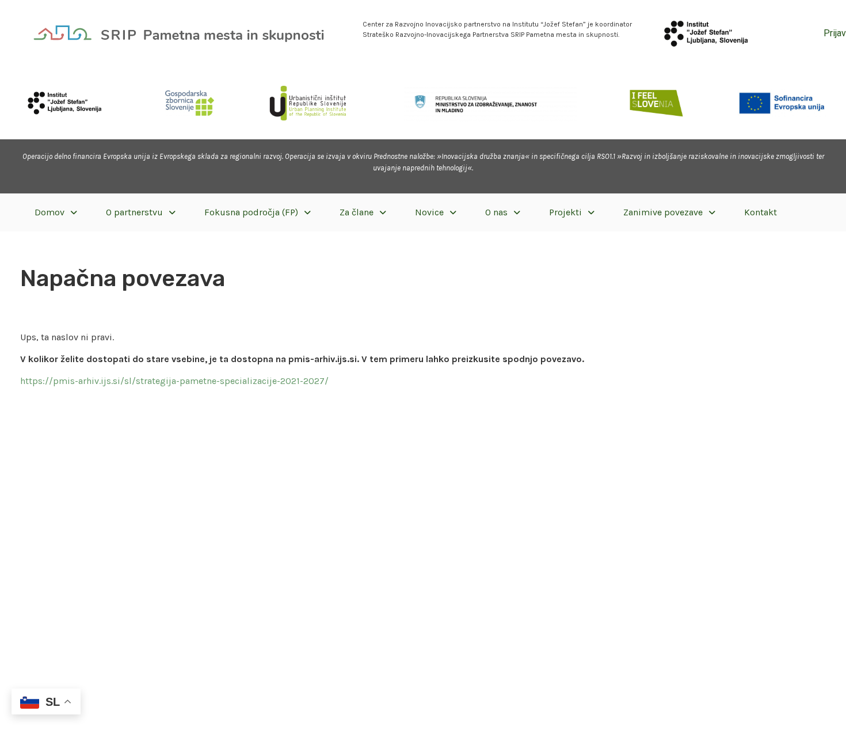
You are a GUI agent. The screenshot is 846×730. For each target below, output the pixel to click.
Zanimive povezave (663, 212)
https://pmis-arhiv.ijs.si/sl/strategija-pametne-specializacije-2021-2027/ (174, 380)
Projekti (565, 212)
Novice (429, 212)
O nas (496, 212)
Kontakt (760, 212)
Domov (49, 212)
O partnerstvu (134, 212)
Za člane (357, 212)
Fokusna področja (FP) (251, 212)
